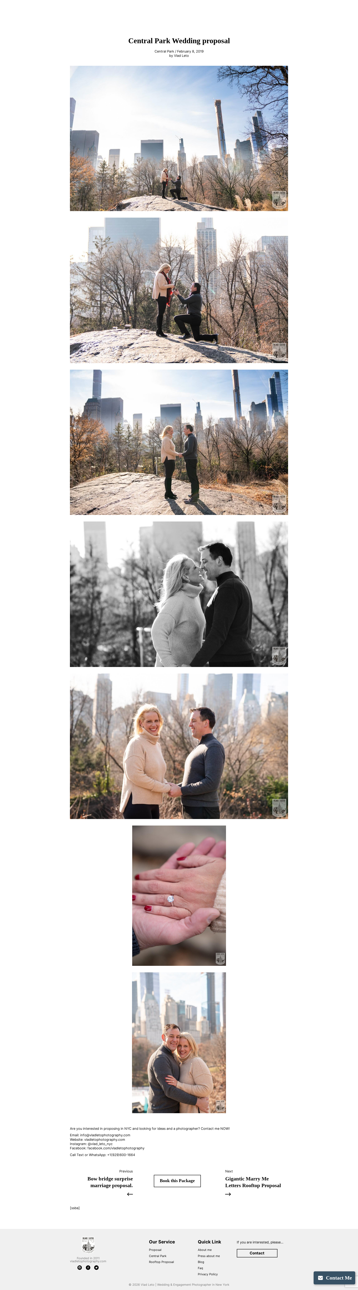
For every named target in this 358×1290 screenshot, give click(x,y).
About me (205, 1250)
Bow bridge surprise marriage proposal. (110, 1182)
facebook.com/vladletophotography (116, 1148)
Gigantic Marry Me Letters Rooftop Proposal (253, 1182)
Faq (200, 1268)
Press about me (209, 1256)
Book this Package (177, 1180)
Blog (201, 1262)
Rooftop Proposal (161, 1262)
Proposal (155, 1250)
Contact (257, 1253)
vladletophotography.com (104, 1140)
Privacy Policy (208, 1274)
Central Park (158, 1256)
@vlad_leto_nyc (100, 1144)
